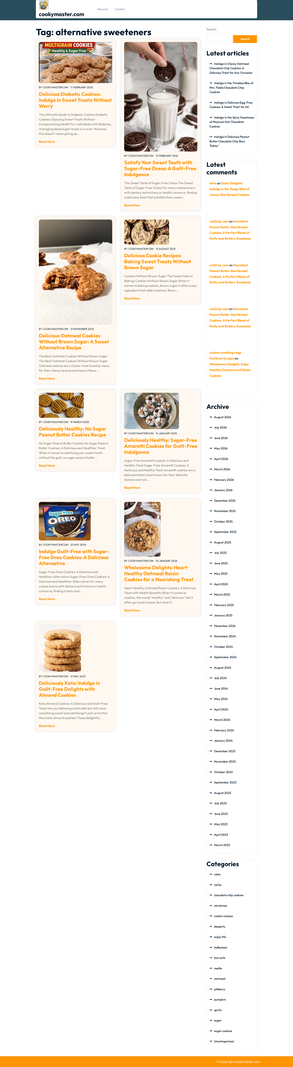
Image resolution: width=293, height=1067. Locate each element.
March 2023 (222, 845)
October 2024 (223, 647)
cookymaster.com (61, 14)
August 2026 (222, 417)
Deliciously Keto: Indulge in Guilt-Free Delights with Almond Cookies (69, 689)
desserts (219, 926)
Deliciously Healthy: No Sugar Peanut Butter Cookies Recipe (72, 432)
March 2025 (222, 594)
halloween (220, 947)
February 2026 (224, 480)
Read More (47, 142)
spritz (218, 1010)
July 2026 (220, 427)
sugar (218, 1020)
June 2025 (221, 563)
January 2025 (223, 615)
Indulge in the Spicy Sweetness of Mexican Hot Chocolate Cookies (231, 122)
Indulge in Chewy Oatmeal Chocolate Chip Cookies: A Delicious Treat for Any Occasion (230, 68)
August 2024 (222, 668)
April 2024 (221, 709)
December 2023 (224, 751)
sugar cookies (223, 1031)
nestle (218, 968)
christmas (220, 906)
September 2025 (225, 532)
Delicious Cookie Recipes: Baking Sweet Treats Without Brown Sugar (157, 261)
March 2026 (222, 469)
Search (211, 29)
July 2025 (220, 553)
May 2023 (220, 824)
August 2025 (222, 542)
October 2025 (223, 521)
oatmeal (219, 979)
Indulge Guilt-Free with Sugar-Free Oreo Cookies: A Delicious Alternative (74, 557)
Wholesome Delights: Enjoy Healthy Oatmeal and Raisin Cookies (230, 370)
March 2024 (222, 720)
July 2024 (220, 678)
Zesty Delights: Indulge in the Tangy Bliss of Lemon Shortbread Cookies (229, 189)
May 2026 (220, 448)
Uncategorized (224, 1041)
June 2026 (221, 438)
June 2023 (221, 814)
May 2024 (221, 699)
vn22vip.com (218, 221)
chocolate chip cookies (228, 895)
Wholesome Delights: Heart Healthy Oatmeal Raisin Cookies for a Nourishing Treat (159, 573)
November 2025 (225, 511)
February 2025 (224, 605)
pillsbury (219, 989)
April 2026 (221, 459)
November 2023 (225, 761)
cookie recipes (223, 916)
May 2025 (220, 573)
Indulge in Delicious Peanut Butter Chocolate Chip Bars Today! (229, 141)
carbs (217, 885)
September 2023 (225, 782)
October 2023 (223, 772)
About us (102, 9)
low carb (219, 958)
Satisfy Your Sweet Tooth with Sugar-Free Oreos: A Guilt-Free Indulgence (160, 168)
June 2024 (221, 688)
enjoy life (220, 937)
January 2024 (223, 740)
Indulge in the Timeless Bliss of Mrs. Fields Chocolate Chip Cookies (231, 87)
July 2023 (220, 803)
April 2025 (221, 584)
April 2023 (221, 835)
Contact (120, 9)
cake (217, 874)
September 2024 (225, 657)
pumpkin (220, 999)
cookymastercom (55, 87)
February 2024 (224, 730)
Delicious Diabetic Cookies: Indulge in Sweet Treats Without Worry (75, 100)
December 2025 (224, 500)
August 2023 (222, 793)
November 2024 (225, 636)
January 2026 (223, 490)
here (212, 183)
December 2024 (225, 626)
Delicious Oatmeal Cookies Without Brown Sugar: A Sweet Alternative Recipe (74, 341)
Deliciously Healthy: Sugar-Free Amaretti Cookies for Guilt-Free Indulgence (160, 446)
